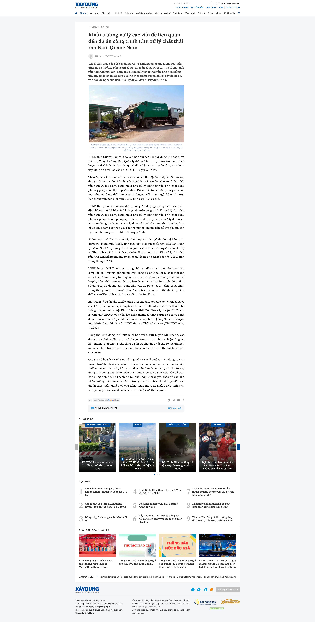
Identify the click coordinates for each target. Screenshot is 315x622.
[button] (154, 474)
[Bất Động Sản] (205, 602)
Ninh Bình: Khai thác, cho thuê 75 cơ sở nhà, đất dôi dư (160, 492)
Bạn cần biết (86, 577)
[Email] (178, 400)
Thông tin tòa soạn (228, 589)
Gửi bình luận (175, 408)
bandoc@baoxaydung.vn (149, 606)
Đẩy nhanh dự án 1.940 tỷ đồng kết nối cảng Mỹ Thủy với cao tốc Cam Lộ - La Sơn (160, 519)
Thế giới (201, 13)
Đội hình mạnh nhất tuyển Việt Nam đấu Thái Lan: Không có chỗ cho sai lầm (217, 465)
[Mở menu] (238, 13)
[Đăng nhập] (218, 3)
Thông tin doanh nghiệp (94, 530)
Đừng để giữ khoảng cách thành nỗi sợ (106, 519)
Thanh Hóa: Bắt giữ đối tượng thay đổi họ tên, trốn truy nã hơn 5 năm (212, 519)
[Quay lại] (90, 400)
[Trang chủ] (76, 13)
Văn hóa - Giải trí (162, 13)
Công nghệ (189, 13)
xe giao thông (182, 7)
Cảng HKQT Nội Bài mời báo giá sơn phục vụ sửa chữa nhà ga (137, 562)
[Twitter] (173, 400)
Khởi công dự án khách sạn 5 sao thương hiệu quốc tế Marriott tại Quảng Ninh (96, 564)
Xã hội (105, 27)
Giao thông (107, 13)
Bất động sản (197, 7)
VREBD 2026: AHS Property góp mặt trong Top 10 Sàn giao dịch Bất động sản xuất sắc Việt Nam (217, 564)
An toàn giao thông (214, 7)
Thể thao (177, 13)
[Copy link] (183, 400)
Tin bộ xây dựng (233, 7)
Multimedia (229, 13)
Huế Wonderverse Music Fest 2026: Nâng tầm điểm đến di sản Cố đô (131, 577)
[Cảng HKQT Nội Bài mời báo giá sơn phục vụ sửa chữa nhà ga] (137, 545)
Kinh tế (118, 13)
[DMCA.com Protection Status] (216, 608)
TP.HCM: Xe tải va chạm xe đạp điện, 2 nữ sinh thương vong (97, 465)
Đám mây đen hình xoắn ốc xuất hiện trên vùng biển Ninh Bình (211, 505)
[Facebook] (168, 400)
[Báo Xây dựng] (87, 5)
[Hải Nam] (90, 56)
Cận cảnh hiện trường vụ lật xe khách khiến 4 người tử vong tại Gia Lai (106, 492)
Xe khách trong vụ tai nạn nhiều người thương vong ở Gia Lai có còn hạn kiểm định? (213, 492)
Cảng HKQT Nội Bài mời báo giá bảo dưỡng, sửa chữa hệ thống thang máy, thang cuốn (177, 564)
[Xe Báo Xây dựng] (230, 601)
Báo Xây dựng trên (101, 400)
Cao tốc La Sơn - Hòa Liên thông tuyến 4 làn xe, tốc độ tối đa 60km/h (106, 505)
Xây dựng (94, 13)
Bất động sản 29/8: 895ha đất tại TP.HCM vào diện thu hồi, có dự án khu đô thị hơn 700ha (137, 463)
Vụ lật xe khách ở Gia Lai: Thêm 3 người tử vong (158, 505)
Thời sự (83, 13)
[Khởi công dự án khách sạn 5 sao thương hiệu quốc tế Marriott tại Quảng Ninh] (97, 545)
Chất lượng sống (144, 13)
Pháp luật (129, 13)
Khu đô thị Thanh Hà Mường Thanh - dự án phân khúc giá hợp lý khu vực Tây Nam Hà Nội (210, 577)
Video (218, 13)
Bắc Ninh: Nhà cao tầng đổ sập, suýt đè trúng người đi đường (177, 465)
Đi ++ (210, 13)
